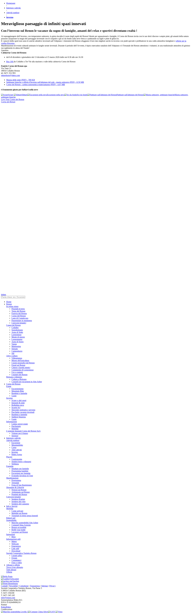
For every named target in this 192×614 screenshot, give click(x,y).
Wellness (15, 464)
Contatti (4, 586)
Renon (9, 304)
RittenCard (10, 518)
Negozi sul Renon (18, 490)
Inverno (9, 398)
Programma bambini (19, 471)
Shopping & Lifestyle (15, 487)
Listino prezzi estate (19, 424)
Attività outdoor (12, 440)
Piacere (9, 457)
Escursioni (15, 443)
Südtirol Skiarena (18, 417)
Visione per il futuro (19, 433)
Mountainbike (17, 445)
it (3, 294)
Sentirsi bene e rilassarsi (21, 461)
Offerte (9, 572)
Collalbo (15, 327)
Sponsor (14, 436)
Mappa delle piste (20, 80)
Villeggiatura (16, 358)
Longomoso (16, 335)
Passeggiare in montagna (21, 320)
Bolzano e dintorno (14, 377)
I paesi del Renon (13, 325)
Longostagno (16, 339)
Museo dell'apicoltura (20, 360)
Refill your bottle (18, 530)
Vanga (14, 344)
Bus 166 (10, 61)
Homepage (10, 3)
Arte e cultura (12, 356)
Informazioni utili (13, 539)
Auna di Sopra (17, 342)
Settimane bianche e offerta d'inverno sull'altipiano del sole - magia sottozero (45, 82)
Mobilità (14, 429)
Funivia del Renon (19, 313)
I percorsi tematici (18, 323)
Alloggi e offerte (13, 565)
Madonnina (16, 346)
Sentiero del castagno (20, 504)
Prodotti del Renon (19, 494)
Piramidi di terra (18, 309)
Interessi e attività (13, 438)
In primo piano (12, 306)
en (5, 294)
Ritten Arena (16, 454)
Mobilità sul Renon (19, 513)
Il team (14, 558)
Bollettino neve (17, 405)
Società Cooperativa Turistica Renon (21, 553)
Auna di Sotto (17, 332)
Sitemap (44, 586)
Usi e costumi (17, 372)
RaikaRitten (6, 607)
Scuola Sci (15, 407)
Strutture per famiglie (20, 468)
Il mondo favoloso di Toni (22, 476)
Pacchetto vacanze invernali (22, 412)
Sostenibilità (11, 520)
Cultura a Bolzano (19, 379)
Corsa (13, 447)
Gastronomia (16, 459)
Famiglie (9, 466)
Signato (14, 349)
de (2, 294)
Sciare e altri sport (18, 400)
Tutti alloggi (11, 570)
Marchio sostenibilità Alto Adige (24, 523)
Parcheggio (16, 426)
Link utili (15, 548)
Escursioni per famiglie (20, 473)
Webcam (15, 544)
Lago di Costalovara (19, 318)
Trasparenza (35, 586)
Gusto (13, 396)
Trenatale (15, 483)
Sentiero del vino (18, 501)
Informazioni (11, 421)
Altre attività (16, 450)
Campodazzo (16, 351)
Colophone (23, 586)
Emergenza (16, 546)
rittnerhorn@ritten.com (10, 75)
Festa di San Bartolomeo (21, 485)
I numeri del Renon (19, 374)
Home (8, 302)
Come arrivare (17, 511)
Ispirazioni (10, 534)
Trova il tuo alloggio (14, 567)
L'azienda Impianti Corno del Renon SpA (23, 431)
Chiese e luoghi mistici (20, 367)
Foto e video (16, 563)
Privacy (52, 586)
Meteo (14, 541)
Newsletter (13, 586)
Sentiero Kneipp (18, 499)
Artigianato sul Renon (20, 492)
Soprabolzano (17, 330)
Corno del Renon (18, 316)
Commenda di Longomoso (22, 370)
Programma (16, 480)
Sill (12, 353)
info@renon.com (8, 598)
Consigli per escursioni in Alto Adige (26, 382)
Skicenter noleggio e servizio (23, 410)
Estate (8, 386)
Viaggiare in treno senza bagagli (24, 515)
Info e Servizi (11, 506)
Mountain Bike (17, 391)
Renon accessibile (18, 527)
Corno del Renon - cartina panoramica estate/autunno (35, 84)
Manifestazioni (12, 478)
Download (15, 551)
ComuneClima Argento (21, 525)
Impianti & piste (18, 403)
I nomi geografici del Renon (23, 363)
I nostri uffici (16, 555)
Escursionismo (17, 389)
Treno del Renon (18, 311)
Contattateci (16, 560)
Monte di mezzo (18, 337)
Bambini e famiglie (19, 393)
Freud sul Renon (18, 365)
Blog (13, 537)
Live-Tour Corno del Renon (12, 99)
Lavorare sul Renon (19, 532)
